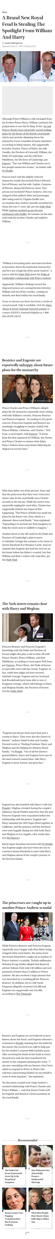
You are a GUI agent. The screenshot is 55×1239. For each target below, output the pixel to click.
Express (6, 163)
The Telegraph (23, 994)
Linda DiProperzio (14, 43)
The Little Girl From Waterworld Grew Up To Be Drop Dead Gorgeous (13, 1176)
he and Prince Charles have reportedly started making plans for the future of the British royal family (27, 130)
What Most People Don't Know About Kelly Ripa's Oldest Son (40, 1217)
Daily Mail (45, 206)
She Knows (13, 838)
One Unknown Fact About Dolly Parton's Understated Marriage (40, 1176)
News (4, 12)
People (18, 751)
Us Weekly (7, 171)
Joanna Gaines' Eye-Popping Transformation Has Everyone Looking (14, 1219)
